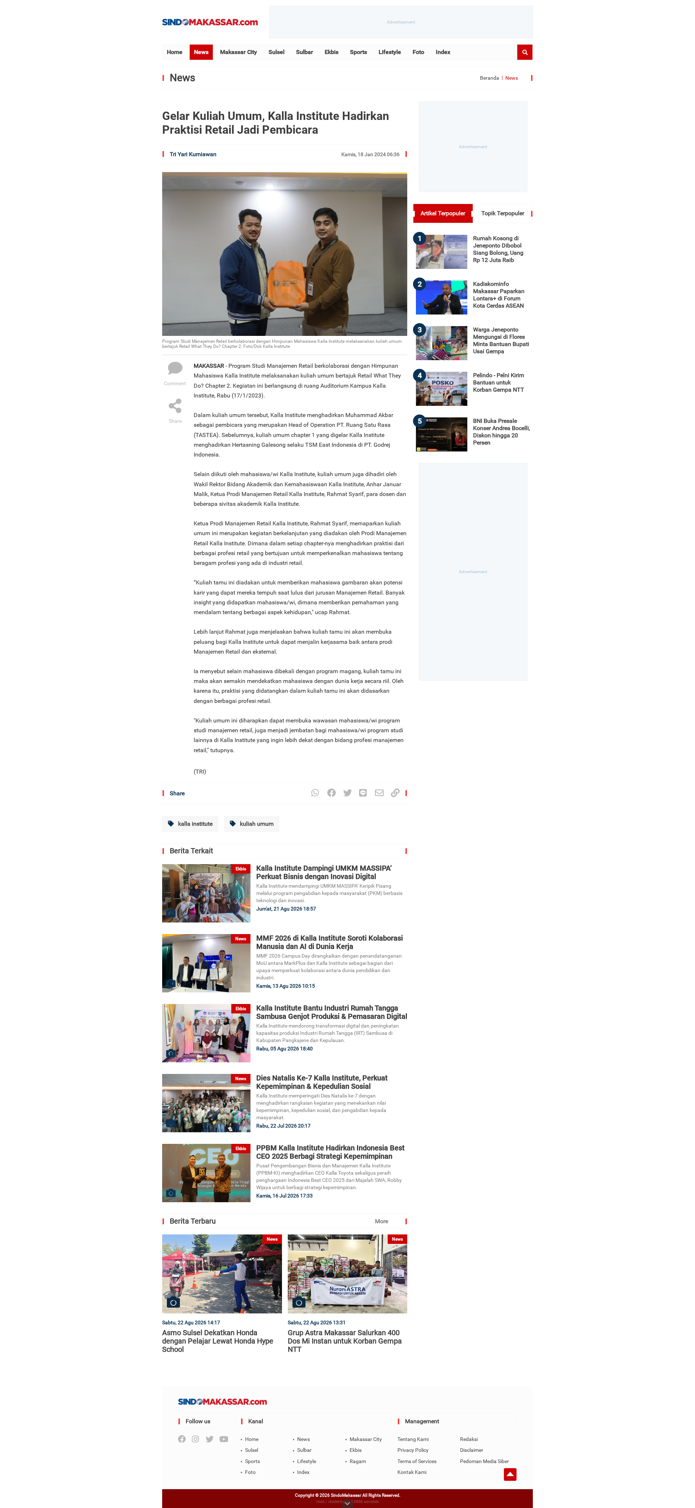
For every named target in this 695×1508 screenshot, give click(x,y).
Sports (358, 52)
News (201, 52)
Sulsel (277, 52)
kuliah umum (256, 823)
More (381, 1221)
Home (174, 52)
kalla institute (194, 823)
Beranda (489, 78)
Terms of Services (417, 1461)
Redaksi (469, 1439)
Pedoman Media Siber (484, 1461)
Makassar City (238, 52)
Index (443, 52)
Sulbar (304, 52)
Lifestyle (390, 52)
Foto (418, 52)
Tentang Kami (413, 1439)
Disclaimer (471, 1450)
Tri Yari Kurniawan (193, 154)
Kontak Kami (411, 1472)
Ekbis (331, 52)
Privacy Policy (413, 1450)
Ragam (358, 1461)
